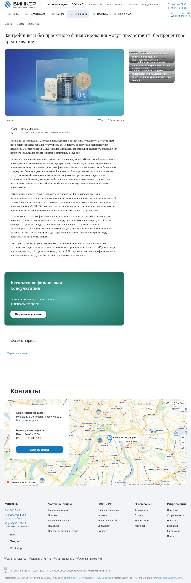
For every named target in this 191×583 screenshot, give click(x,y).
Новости (172, 520)
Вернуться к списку (18, 353)
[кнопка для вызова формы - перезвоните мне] (181, 431)
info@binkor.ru (12, 509)
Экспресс (102, 531)
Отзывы (132, 4)
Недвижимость (37, 14)
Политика (102, 14)
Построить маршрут (28, 420)
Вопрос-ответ (142, 520)
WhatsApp (16, 548)
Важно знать (124, 14)
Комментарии (116, 120)
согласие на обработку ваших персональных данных (88, 578)
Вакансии (172, 526)
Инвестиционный (107, 520)
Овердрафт (103, 526)
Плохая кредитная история (63, 531)
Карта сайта (173, 531)
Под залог (53, 526)
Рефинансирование (59, 520)
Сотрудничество (149, 4)
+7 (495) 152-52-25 (15, 523)
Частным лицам (57, 4)
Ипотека (52, 515)
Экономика (80, 14)
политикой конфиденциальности (167, 578)
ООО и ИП (77, 4)
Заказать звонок (39, 449)
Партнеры (172, 510)
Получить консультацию (28, 314)
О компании (143, 504)
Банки (15, 14)
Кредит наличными (58, 510)
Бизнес (60, 14)
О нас (109, 4)
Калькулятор (96, 4)
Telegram (15, 541)
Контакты (120, 4)
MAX (13, 534)
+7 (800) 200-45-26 (15, 515)
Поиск (170, 536)
